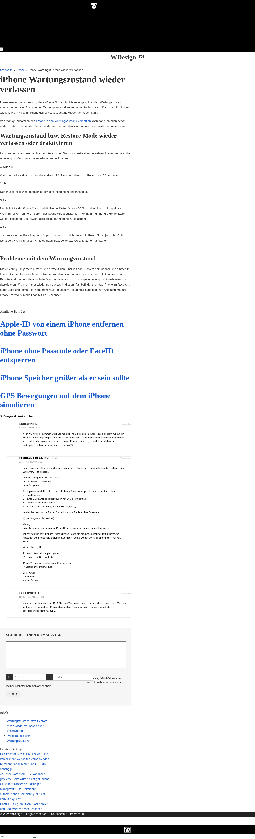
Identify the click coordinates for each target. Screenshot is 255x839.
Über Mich (111, 44)
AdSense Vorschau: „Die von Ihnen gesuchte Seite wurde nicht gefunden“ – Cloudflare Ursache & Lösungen (25, 779)
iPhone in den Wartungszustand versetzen (63, 121)
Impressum (77, 814)
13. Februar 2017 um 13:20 (30, 462)
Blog (92, 44)
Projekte (74, 44)
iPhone (20, 70)
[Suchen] (34, 837)
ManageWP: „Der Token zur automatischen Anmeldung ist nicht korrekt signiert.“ (22, 794)
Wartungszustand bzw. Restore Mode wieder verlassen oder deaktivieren (27, 726)
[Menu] (1, 49)
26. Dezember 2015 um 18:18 (31, 597)
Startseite (6, 70)
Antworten (126, 424)
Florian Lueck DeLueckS (39, 458)
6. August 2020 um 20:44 (29, 428)
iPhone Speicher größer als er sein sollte (64, 378)
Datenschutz (58, 814)
